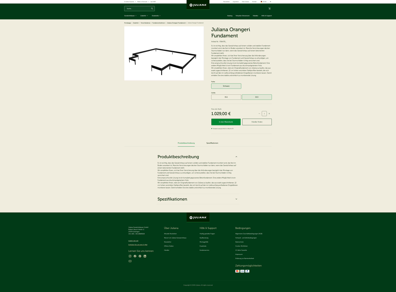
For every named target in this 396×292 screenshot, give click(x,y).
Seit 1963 (153, 1)
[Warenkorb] (270, 8)
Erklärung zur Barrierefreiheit (244, 258)
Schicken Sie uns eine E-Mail (137, 245)
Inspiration (236, 1)
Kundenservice (204, 250)
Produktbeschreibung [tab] (186, 143)
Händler (255, 16)
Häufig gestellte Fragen (207, 234)
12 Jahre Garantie (129, 1)
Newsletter (226, 1)
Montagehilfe (204, 242)
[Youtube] (130, 261)
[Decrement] (259, 113)
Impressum (239, 254)
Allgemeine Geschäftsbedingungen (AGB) (248, 234)
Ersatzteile (155, 16)
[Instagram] (130, 256)
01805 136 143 (133, 241)
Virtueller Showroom (243, 16)
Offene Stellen (169, 246)
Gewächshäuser (129, 16)
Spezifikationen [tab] (212, 143)
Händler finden (257, 122)
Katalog (229, 16)
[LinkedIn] (145, 256)
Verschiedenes (145, 23)
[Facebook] (135, 256)
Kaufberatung (204, 238)
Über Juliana (245, 1)
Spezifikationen (172, 199)
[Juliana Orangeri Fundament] (164, 53)
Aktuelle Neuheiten (170, 234)
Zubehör (143, 16)
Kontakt (254, 1)
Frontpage (127, 23)
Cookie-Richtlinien (241, 246)
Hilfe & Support (266, 16)
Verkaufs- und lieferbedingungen (246, 238)
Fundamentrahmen (158, 23)
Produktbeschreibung (178, 156)
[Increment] (269, 113)
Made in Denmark (142, 1)
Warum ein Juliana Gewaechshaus (175, 238)
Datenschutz (239, 242)
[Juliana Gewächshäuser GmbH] (198, 5)
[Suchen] (152, 8)
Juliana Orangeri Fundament (176, 23)
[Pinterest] (140, 256)
